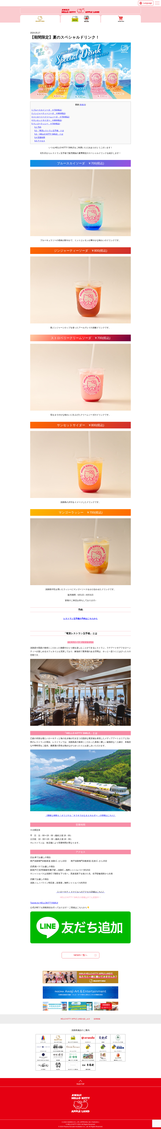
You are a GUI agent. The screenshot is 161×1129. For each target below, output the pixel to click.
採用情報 (97, 1019)
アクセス (39, 141)
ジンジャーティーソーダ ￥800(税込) (49, 113)
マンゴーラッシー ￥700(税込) (46, 124)
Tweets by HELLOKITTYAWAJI (44, 903)
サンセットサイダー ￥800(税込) (47, 120)
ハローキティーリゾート (80, 11)
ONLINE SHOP (121, 19)
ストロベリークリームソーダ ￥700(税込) (50, 117)
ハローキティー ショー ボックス (80, 19)
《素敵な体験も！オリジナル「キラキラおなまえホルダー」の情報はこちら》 (80, 815)
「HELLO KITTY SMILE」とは (48, 134)
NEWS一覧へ (80, 955)
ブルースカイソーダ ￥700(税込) (47, 110)
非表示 (82, 105)
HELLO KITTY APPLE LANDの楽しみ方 (75, 1019)
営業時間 (39, 137)
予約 (37, 127)
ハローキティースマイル (40, 19)
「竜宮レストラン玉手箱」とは (49, 130)
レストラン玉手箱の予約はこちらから (80, 619)
